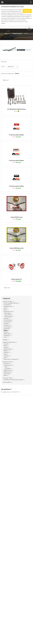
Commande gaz (8, 320)
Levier (6, 337)
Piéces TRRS (8, 315)
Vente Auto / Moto (8, 378)
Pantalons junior (9, 370)
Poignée (6, 332)
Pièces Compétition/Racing (12, 303)
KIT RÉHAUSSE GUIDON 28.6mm (16, 109)
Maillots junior (8, 372)
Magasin (7, 33)
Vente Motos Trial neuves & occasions (14, 379)
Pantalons (7, 352)
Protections (8, 325)
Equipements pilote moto (10, 342)
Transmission (8, 327)
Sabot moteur (8, 333)
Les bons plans (7, 382)
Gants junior (7, 373)
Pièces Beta (8, 313)
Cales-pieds (7, 328)
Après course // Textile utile (11, 359)
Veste (6, 354)
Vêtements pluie (8, 349)
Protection (7, 356)
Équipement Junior (8, 361)
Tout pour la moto (17, 33)
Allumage (7, 318)
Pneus (6, 310)
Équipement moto (9, 311)
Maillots (7, 350)
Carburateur (8, 335)
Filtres (6, 308)
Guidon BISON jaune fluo (17, 248)
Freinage (7, 323)
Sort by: (3, 66)
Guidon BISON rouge (16, 217)
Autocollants (8, 304)
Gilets (6, 367)
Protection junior (9, 365)
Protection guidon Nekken (16, 135)
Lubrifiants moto (9, 306)
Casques (7, 344)
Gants (6, 357)
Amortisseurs (8, 321)
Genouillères (8, 368)
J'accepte (27, 11)
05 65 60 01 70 (15, 392)
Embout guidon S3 (16, 279)
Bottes (6, 345)
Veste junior (7, 363)
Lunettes (7, 347)
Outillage (6, 339)
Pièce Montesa (9, 316)
